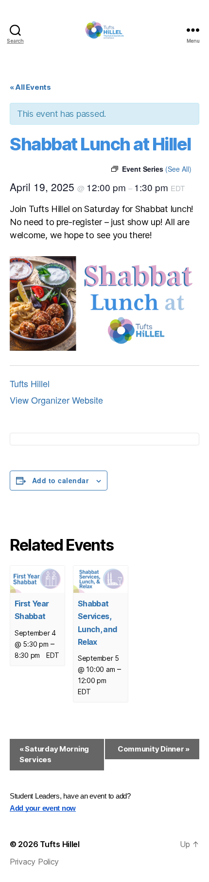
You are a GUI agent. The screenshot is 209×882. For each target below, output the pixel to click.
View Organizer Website (56, 399)
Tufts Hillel (30, 383)
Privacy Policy (34, 861)
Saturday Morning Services (54, 754)
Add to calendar (60, 480)
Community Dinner (154, 748)
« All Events (30, 87)
